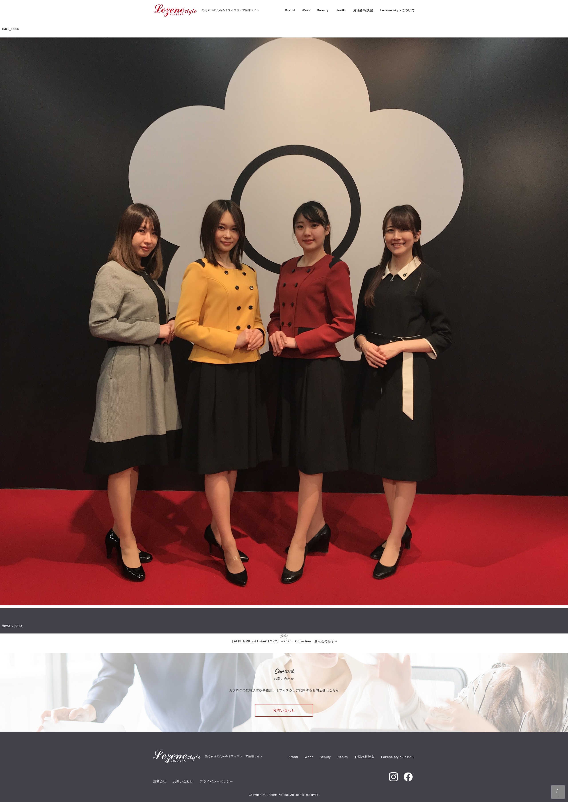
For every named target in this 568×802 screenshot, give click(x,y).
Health (341, 10)
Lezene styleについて (397, 10)
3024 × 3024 (12, 626)
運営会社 (159, 781)
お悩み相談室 (363, 10)
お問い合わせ (284, 710)
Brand (290, 10)
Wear (306, 10)
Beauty (323, 10)
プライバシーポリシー (216, 781)
